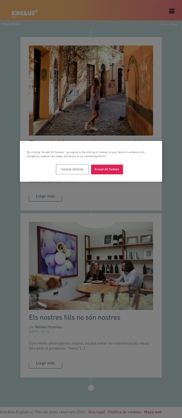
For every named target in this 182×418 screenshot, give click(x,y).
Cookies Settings (72, 169)
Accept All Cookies (107, 169)
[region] (91, 161)
